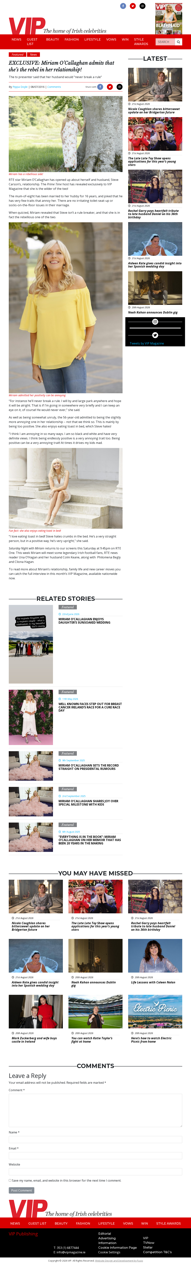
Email (14, 1148)
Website (14, 1164)
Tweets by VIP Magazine (147, 343)
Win (125, 39)
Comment (17, 1090)
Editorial (104, 1233)
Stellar (148, 1247)
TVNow (148, 1243)
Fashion (72, 39)
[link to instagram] (142, 6)
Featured (68, 607)
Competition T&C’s (157, 1252)
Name (14, 1132)
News (16, 39)
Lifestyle (92, 39)
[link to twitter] (133, 6)
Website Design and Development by (119, 1260)
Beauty (52, 39)
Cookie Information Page (117, 1247)
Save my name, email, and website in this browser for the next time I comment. (66, 1180)
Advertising (107, 1238)
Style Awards (141, 42)
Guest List (32, 42)
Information (107, 1243)
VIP (145, 1238)
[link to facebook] (123, 6)
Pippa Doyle (20, 87)
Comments (54, 87)
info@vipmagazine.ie (71, 1252)
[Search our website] (178, 42)
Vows (111, 39)
